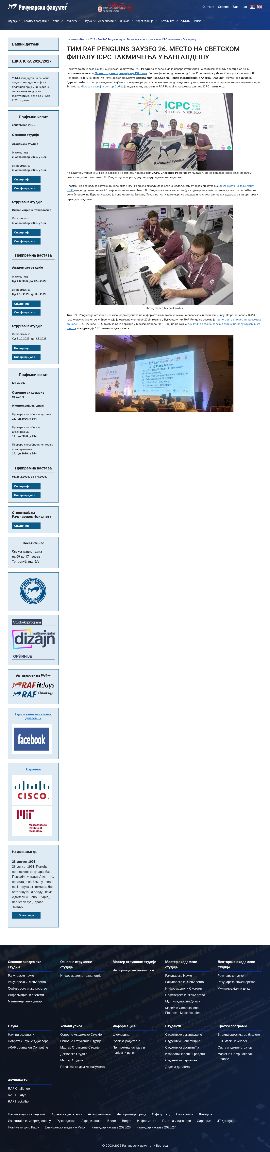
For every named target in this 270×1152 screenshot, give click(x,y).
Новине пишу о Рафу (23, 1127)
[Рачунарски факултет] (38, 7)
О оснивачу (184, 1114)
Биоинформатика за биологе (239, 1034)
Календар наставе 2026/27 (156, 1127)
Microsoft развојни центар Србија (102, 86)
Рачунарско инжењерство (27, 982)
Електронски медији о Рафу (65, 1127)
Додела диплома (177, 1067)
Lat (245, 7)
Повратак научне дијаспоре (28, 1041)
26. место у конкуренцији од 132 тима (120, 73)
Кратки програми (35, 21)
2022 (92, 39)
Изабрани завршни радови (185, 1054)
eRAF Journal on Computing (28, 1047)
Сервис (223, 7)
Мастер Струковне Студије (80, 1047)
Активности (106, 21)
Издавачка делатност (66, 1114)
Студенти (71, 21)
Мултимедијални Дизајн (182, 1001)
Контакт (208, 7)
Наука (88, 21)
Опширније (21, 179)
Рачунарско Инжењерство (184, 982)
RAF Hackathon (19, 1101)
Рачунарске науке (21, 975)
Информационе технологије (81, 975)
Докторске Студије (73, 1054)
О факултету (161, 1114)
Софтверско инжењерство (27, 988)
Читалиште (167, 21)
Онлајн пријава (24, 188)
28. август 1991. (24, 861)
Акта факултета (99, 1114)
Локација (205, 1114)
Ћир (235, 7)
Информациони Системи (183, 988)
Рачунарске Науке (178, 975)
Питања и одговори (176, 1121)
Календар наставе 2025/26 (111, 1127)
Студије (13, 21)
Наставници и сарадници (26, 1114)
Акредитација (144, 21)
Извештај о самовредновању (29, 1121)
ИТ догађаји (225, 1121)
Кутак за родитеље (126, 1041)
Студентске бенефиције (182, 1041)
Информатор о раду (131, 1114)
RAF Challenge (19, 1088)
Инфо (197, 21)
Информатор (146, 1121)
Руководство (66, 1121)
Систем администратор (235, 1047)
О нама (124, 21)
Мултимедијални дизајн (25, 1001)
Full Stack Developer (232, 1041)
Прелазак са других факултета (82, 1067)
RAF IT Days (17, 1095)
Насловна (72, 39)
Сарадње (33, 769)
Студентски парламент (181, 1060)
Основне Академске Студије (81, 1034)
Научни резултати (21, 1034)
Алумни (185, 21)
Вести (83, 39)
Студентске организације (183, 1034)
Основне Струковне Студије (81, 1041)
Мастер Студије (71, 1060)
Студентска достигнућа (182, 1047)
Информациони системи (26, 995)
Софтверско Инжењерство (185, 995)
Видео (126, 1121)
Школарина (121, 1034)
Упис (56, 21)
